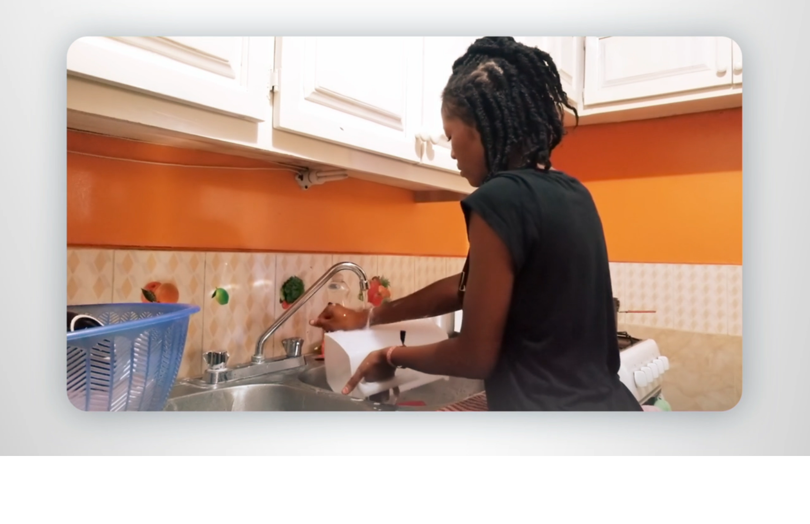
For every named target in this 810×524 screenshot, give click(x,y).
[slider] (423, 447)
